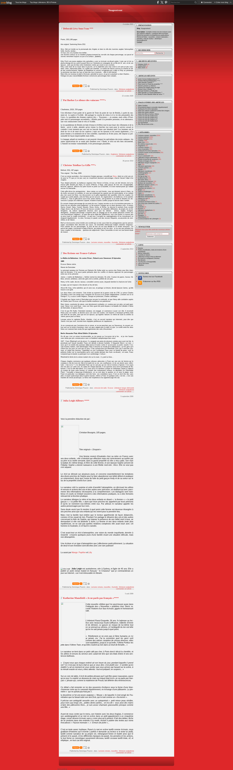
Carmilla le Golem (144, 255)
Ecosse (110, 388)
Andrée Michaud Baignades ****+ (149, 81)
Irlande (140, 169)
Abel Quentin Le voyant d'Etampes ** (150, 92)
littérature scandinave (145, 171)
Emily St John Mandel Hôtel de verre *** (151, 94)
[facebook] (157, 2)
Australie (115, 242)
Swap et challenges (144, 191)
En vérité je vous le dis (145, 144)
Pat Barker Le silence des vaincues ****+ (84, 100)
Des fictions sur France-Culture (79, 253)
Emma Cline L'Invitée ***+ (146, 89)
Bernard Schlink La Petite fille (148, 91)
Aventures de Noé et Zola (146, 202)
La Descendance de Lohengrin (148, 219)
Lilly (90, 552)
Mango (75, 552)
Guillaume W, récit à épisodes (148, 151)
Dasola (140, 248)
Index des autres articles (146, 112)
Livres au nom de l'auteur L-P (147, 119)
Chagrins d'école (143, 186)
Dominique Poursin (74, 769)
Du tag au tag (142, 176)
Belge (140, 190)
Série (140, 193)
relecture (141, 154)
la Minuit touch (143, 178)
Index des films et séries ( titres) (148, 114)
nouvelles (141, 174)
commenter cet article (124, 91)
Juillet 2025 (142, 66)
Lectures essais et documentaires (149, 152)
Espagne (141, 215)
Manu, (115, 176)
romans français (143, 139)
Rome (140, 205)
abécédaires (142, 217)
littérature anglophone (126, 89)
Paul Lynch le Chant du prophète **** (150, 84)
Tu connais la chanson (145, 181)
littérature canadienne (145, 195)
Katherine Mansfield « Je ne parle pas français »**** (91, 598)
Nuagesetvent (115, 10)
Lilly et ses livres (143, 263)
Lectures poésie (143, 168)
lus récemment (143, 122)
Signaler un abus (121, 769)
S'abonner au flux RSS (151, 281)
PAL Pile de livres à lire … (146, 124)
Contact (139, 42)
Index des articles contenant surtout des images (153, 111)
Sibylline (141, 265)
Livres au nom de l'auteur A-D (148, 116)
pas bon (140, 213)
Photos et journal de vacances (148, 159)
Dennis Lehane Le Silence (147, 86)
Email (137, 233)
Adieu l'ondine (143, 105)
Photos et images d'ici (145, 161)
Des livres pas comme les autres (148, 203)
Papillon (82, 552)
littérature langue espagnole (147, 163)
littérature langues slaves (146, 185)
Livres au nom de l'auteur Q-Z (148, 121)
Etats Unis (141, 142)
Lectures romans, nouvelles (101, 242)
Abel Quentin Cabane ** (146, 82)
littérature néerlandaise (145, 197)
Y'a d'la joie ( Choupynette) (147, 262)
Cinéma (140, 140)
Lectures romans (143, 147)
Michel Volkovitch (144, 253)
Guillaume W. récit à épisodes (148, 109)
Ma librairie (142, 260)
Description (141, 32)
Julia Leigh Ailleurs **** (76, 400)
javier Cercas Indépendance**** (148, 79)
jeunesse (141, 212)
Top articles (101, 769)
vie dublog (141, 200)
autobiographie (143, 173)
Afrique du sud (143, 198)
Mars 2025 (142, 68)
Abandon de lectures (145, 188)
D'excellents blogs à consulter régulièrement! (153, 107)
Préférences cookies (168, 769)
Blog (138, 28)
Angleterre (114, 154)
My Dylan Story (143, 180)
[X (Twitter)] (161, 2)
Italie (139, 164)
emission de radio (100, 388)
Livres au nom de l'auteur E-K (148, 117)
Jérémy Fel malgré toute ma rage (149, 87)
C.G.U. (132, 769)
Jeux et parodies (143, 149)
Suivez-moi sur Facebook (152, 277)
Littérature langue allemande (124, 388)
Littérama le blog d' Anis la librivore (149, 257)
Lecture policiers (143, 137)
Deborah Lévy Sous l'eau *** (78, 28)
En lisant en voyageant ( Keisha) (148, 258)
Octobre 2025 (142, 64)
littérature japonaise (144, 166)
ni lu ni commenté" (144, 156)
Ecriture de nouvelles (145, 183)
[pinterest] (165, 2)
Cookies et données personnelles (148, 769)
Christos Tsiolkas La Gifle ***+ (79, 165)
